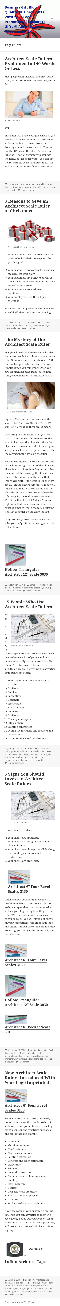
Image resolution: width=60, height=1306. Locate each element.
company (28, 325)
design (45, 1056)
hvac (17, 760)
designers (47, 754)
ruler (53, 187)
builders (8, 754)
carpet (27, 754)
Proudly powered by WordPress (19, 1302)
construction (30, 1285)
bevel (42, 1053)
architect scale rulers (36, 903)
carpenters (18, 754)
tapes (49, 1058)
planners (24, 760)
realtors (28, 1291)
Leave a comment (29, 190)
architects (28, 587)
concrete (20, 1285)
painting (49, 1288)
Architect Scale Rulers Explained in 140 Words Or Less (30, 63)
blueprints (9, 1056)
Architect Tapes (18, 1053)
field (34, 187)
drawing (28, 187)
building (19, 1056)
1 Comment (23, 1061)
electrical (19, 1288)
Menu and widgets (52, 22)
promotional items (19, 751)
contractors (38, 325)
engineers (9, 760)
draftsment (32, 757)
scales (43, 1058)
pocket (47, 187)
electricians (43, 757)
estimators (20, 1058)
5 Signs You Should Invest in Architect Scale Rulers (25, 778)
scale (13, 190)
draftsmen (21, 757)
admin (31, 184)
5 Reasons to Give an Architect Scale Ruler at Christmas (27, 206)
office (40, 187)
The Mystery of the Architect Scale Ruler (27, 341)
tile (42, 760)
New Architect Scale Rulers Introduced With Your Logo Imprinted (30, 1077)
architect (19, 187)
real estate (19, 1291)
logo (47, 325)
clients (26, 1056)
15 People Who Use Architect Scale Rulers (28, 604)
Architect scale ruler (24, 665)
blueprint (38, 587)
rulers (7, 190)
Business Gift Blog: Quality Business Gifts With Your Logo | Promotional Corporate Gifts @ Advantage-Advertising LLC (25, 19)
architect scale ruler (25, 371)
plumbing (9, 1291)
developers (10, 757)
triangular (9, 1061)
